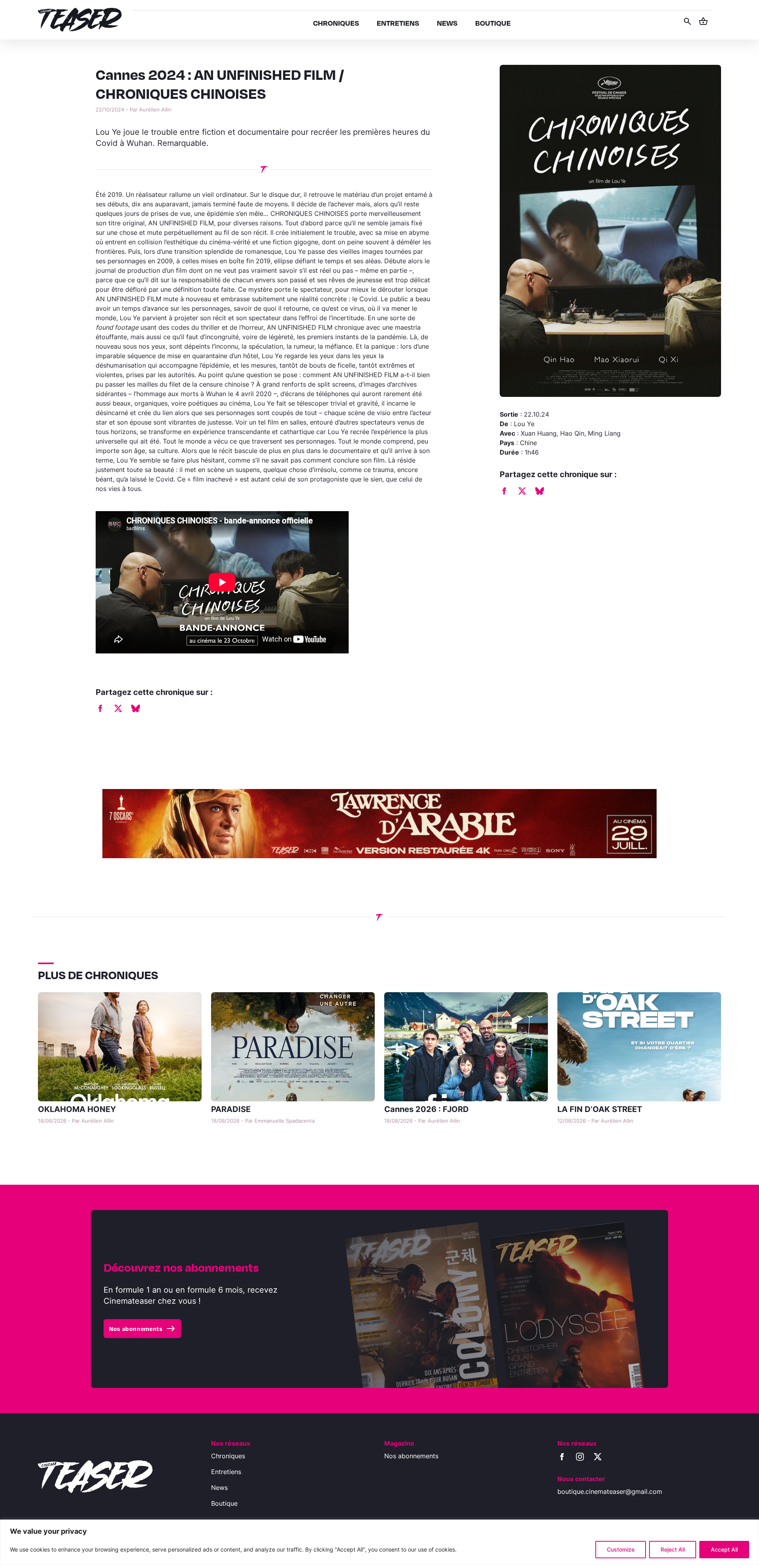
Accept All (724, 1549)
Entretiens (226, 1472)
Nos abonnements (142, 1328)
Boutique (224, 1503)
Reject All (673, 1549)
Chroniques (228, 1456)
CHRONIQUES (336, 22)
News (219, 1487)
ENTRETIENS (398, 22)
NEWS (447, 22)
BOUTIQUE (493, 22)
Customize (620, 1549)
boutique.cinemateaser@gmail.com (609, 1491)
